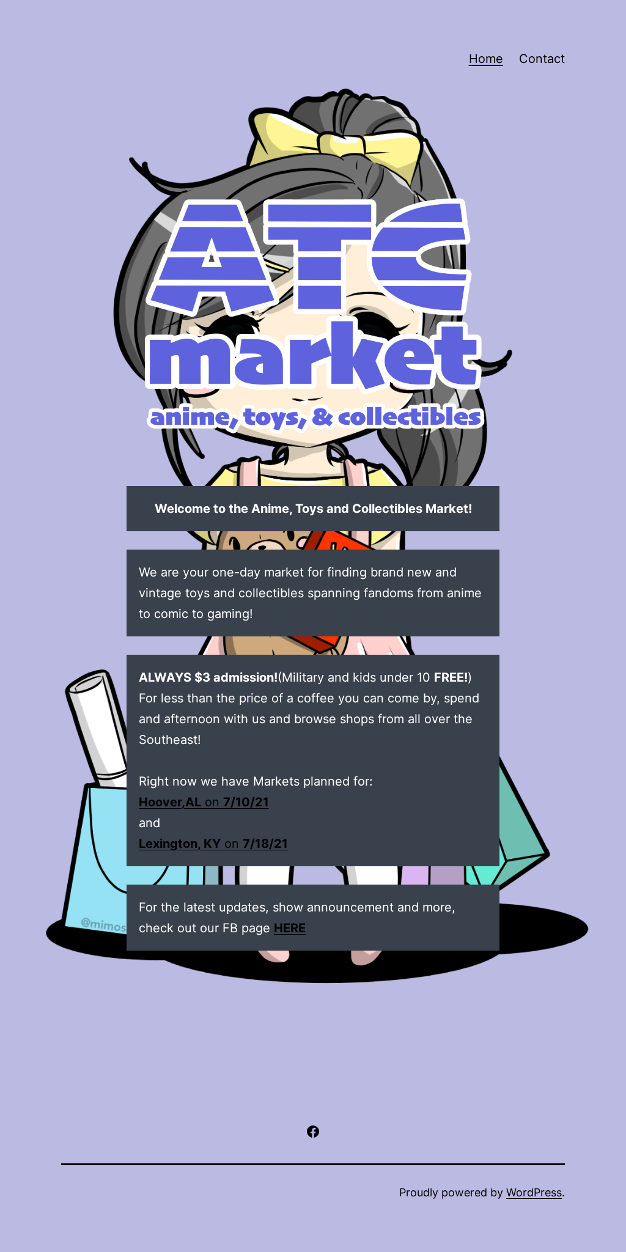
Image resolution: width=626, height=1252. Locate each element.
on (204, 802)
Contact (542, 58)
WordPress (534, 1192)
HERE (290, 928)
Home (486, 58)
